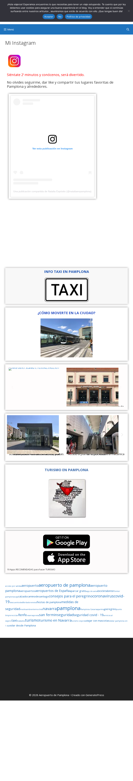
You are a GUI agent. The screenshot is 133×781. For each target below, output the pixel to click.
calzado (22, 596)
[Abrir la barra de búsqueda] (128, 29)
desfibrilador (25, 602)
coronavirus (103, 595)
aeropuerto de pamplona (64, 585)
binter (110, 591)
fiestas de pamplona (49, 602)
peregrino (110, 609)
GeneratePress (95, 695)
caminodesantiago (38, 596)
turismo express (79, 621)
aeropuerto (29, 585)
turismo (32, 620)
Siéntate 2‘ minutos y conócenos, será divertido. (46, 74)
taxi (14, 620)
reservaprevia (33, 615)
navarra (50, 608)
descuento (14, 602)
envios (34, 602)
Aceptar (48, 16)
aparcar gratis (78, 591)
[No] (128, 11)
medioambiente (27, 609)
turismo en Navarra (55, 620)
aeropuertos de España (52, 591)
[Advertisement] (66, 233)
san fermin (48, 614)
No (60, 16)
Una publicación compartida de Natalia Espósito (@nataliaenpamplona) (52, 191)
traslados (21, 621)
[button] (12, 387)
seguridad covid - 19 (88, 615)
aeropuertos (27, 591)
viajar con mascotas (97, 620)
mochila (39, 609)
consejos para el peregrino (70, 596)
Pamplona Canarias (89, 609)
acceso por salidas (13, 586)
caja (16, 597)
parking (101, 609)
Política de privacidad (78, 16)
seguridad (65, 614)
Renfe (22, 615)
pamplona (69, 608)
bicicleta (102, 591)
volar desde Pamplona (23, 625)
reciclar (14, 615)
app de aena (92, 591)
